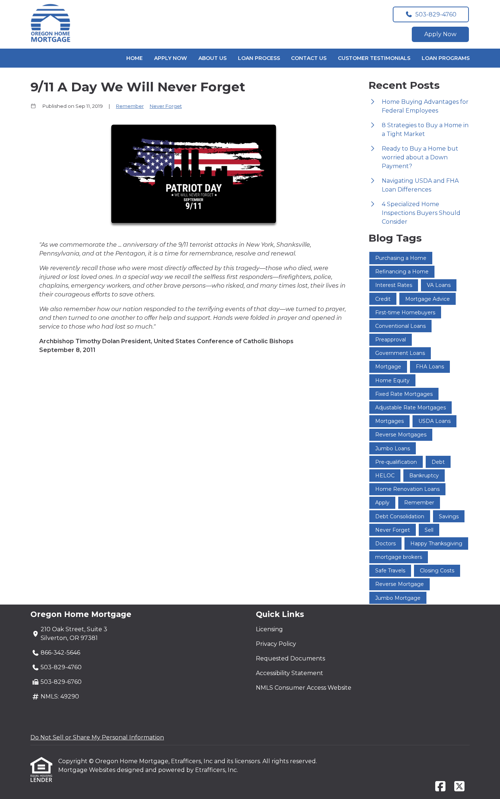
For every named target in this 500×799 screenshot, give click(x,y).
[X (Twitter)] (459, 786)
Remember (130, 106)
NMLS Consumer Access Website (303, 687)
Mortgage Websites (87, 769)
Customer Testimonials (374, 58)
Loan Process (259, 58)
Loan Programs (446, 58)
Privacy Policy (276, 643)
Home (134, 58)
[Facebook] (440, 786)
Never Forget (166, 106)
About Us (212, 58)
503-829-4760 (435, 14)
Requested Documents (290, 658)
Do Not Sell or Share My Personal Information (97, 737)
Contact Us (309, 58)
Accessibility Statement (289, 673)
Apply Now (440, 34)
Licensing (269, 629)
